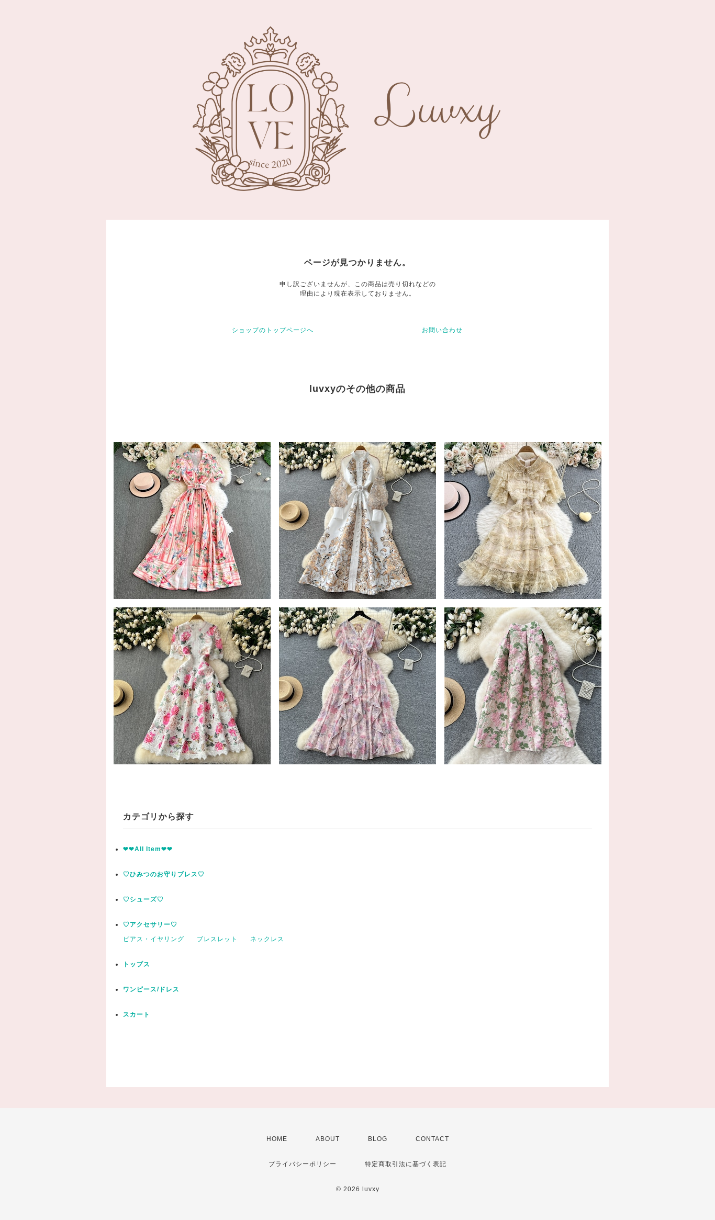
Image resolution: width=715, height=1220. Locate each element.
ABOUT (328, 1139)
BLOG (377, 1139)
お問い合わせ (442, 330)
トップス (136, 964)
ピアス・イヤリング (153, 939)
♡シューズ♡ (143, 899)
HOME (276, 1139)
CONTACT (432, 1139)
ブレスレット (217, 939)
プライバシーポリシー (303, 1164)
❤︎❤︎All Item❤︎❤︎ (148, 849)
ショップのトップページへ (273, 330)
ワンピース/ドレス (151, 989)
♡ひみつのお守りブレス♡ (164, 874)
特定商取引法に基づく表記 (405, 1164)
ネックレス (267, 939)
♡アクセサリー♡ (150, 924)
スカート (136, 1014)
